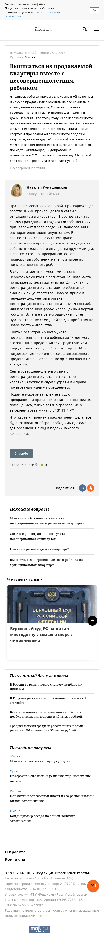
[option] (52, 622)
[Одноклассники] (90, 488)
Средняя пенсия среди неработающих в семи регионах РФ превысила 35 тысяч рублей (46, 728)
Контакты (15, 859)
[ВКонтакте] (82, 488)
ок (94, 10)
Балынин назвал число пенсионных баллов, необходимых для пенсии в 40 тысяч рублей (46, 714)
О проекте (15, 852)
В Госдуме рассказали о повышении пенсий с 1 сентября (48, 700)
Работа (15, 791)
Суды (14, 771)
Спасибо (21, 453)
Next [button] (93, 620)
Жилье (30, 57)
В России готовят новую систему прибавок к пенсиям (46, 686)
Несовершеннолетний (27, 168)
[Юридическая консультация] (17, 29)
